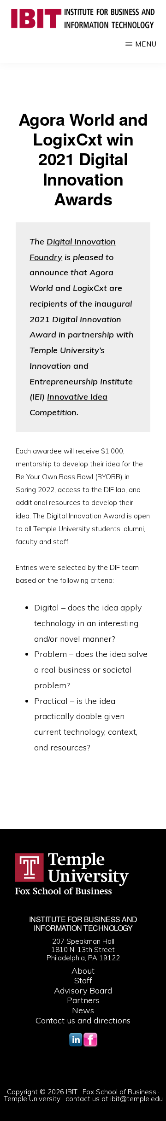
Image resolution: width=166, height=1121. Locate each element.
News (83, 1010)
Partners (83, 1000)
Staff (83, 980)
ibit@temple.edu (136, 1098)
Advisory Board (83, 990)
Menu (146, 44)
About (83, 970)
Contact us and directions (83, 1020)
